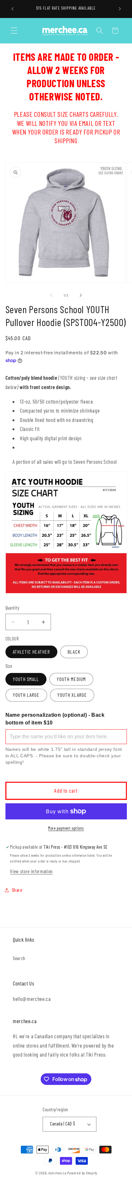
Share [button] (17, 890)
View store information (31, 871)
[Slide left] (51, 295)
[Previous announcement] (12, 9)
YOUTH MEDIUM (71, 679)
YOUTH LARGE (26, 695)
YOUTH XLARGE (72, 695)
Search (19, 958)
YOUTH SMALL (26, 679)
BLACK (74, 652)
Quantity (12, 608)
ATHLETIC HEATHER (31, 652)
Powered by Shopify (82, 1173)
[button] (14, 30)
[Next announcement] (120, 9)
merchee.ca (57, 1173)
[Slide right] (81, 295)
